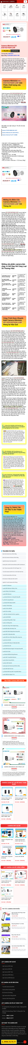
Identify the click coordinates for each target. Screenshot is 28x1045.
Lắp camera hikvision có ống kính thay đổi (11, 597)
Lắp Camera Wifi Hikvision (8, 977)
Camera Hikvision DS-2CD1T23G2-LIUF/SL (20, 881)
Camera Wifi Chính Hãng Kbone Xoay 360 (11, 631)
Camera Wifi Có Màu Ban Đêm (8, 634)
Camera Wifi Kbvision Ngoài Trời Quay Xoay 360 (12, 648)
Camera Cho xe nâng (6, 611)
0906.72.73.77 (9, 1018)
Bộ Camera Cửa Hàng (7, 992)
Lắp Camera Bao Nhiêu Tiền (18, 945)
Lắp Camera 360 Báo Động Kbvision (10, 654)
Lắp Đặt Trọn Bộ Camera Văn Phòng (10, 582)
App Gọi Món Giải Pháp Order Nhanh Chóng (18, 913)
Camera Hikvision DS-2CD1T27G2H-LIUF (14, 705)
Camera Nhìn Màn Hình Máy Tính (9, 628)
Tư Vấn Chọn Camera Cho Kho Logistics (10, 614)
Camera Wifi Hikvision (6, 594)
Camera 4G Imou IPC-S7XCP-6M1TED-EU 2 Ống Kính (20, 840)
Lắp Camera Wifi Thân (7, 972)
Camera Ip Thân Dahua (7, 605)
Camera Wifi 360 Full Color (7, 668)
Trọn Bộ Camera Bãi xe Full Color (9, 575)
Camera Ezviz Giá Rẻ (6, 640)
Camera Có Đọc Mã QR (7, 608)
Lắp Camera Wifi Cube (7, 966)
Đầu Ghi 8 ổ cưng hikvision (8, 599)
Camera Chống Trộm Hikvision (8, 591)
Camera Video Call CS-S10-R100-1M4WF (6, 798)
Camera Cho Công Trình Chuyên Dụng (10, 625)
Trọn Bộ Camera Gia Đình (8, 986)
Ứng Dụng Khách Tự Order (18, 923)
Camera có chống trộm (7, 622)
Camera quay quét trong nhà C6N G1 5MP (21, 798)
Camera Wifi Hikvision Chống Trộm (9, 588)
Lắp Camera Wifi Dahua (7, 974)
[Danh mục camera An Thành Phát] (25, 1)
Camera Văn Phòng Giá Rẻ (8, 998)
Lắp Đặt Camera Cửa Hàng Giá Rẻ (9, 561)
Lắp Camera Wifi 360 (7, 969)
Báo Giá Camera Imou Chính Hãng (10, 554)
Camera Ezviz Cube (6, 651)
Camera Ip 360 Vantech (7, 663)
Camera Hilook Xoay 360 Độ (8, 660)
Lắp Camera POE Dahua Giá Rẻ (8, 602)
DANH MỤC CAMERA (8, 1)
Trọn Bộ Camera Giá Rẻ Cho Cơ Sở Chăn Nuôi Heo (13, 571)
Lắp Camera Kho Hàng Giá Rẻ (9, 995)
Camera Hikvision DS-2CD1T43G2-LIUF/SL (14, 736)
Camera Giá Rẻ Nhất (6, 617)
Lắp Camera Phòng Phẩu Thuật (8, 619)
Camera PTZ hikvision (6, 585)
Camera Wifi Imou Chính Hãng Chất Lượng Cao (12, 637)
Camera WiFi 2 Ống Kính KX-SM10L (6, 857)
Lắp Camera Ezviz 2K (6, 645)
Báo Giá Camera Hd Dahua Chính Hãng (11, 557)
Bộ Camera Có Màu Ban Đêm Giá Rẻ (10, 578)
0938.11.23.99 (9, 1015)
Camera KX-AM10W (19, 856)
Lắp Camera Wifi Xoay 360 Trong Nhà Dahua (11, 671)
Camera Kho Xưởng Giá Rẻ (8, 989)
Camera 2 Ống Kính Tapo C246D (7, 840)
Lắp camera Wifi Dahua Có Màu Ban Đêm (11, 642)
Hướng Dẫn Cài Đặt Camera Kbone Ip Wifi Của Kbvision (14, 564)
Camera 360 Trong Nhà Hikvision (9, 657)
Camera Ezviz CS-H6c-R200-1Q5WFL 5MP (6, 815)
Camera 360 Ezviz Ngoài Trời (8, 674)
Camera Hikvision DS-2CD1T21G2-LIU (6, 881)
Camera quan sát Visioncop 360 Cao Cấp (11, 665)
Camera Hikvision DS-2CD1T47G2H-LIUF (14, 766)
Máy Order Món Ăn (16, 934)
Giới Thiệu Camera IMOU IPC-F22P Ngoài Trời (12, 568)
